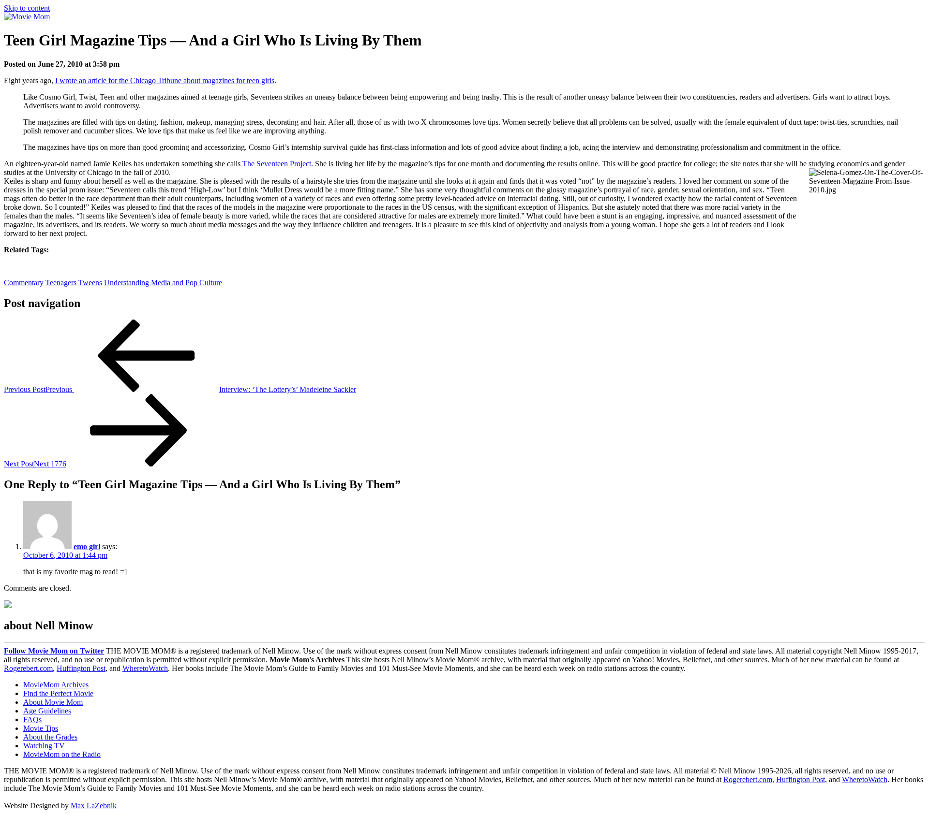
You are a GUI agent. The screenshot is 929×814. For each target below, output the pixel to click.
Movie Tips (40, 728)
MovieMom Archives (56, 685)
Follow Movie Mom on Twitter (54, 651)
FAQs (32, 719)
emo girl (87, 546)
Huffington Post (81, 668)
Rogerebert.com (28, 668)
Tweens (90, 282)
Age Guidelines (47, 711)
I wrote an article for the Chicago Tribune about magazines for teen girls (164, 80)
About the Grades (50, 737)
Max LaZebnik (94, 805)
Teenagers (60, 282)
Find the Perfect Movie (58, 693)
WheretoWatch (145, 668)
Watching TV (44, 745)
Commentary (24, 282)
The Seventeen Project (276, 164)
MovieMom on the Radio (62, 754)
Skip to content (27, 8)
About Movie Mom (53, 702)
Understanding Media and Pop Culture (163, 282)
